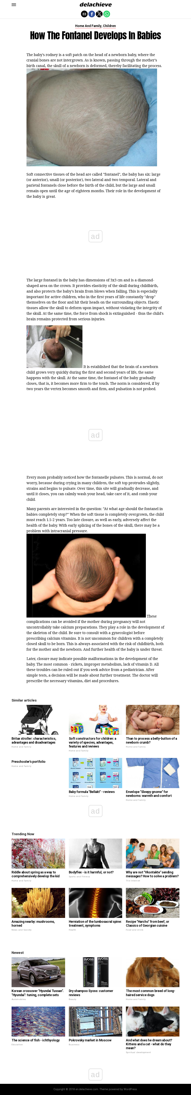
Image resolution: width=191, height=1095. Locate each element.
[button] (14, 4)
